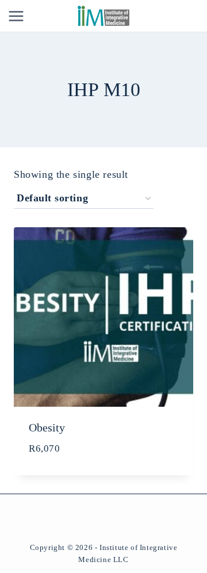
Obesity (47, 427)
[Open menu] (16, 16)
